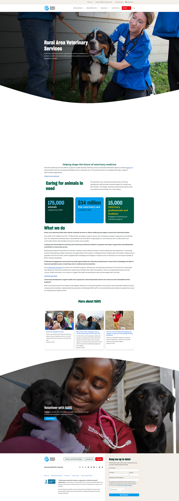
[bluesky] (91, 466)
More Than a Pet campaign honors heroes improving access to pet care (88, 332)
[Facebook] (88, 466)
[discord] (102, 466)
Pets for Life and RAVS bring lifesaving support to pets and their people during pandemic (119, 333)
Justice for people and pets (55, 332)
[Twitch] (80, 466)
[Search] (133, 8)
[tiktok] (96, 466)
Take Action (104, 8)
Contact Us (89, 459)
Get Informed (115, 8)
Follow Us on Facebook (51, 176)
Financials (67, 475)
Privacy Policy (75, 475)
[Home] (49, 459)
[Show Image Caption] (178, 83)
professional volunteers (54, 267)
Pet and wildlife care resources (104, 2)
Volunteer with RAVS (50, 276)
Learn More (50, 419)
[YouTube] (99, 466)
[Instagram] (82, 466)
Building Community (56, 475)
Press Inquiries (119, 2)
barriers (128, 168)
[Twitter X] (85, 466)
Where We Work (78, 8)
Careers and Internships (73, 459)
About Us (89, 2)
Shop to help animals (86, 475)
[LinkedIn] (94, 466)
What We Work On (91, 8)
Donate (125, 8)
